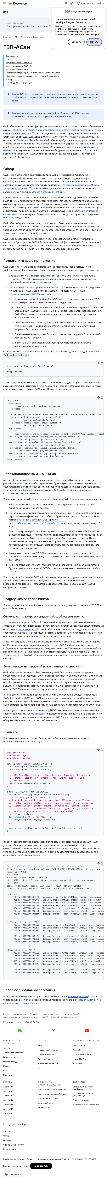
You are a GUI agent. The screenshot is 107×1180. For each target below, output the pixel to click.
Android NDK (43, 1107)
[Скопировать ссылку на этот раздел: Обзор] (17, 169)
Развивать (25, 37)
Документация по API (47, 1098)
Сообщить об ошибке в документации (82, 1094)
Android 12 (8, 1109)
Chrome (6, 1136)
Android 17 (8, 1087)
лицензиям (61, 1014)
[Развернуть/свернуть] (20, 56)
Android (7, 1048)
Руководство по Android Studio (52, 1089)
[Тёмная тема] (98, 363)
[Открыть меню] (4, 3)
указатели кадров (27, 629)
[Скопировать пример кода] (102, 363)
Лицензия (31, 1159)
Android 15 (8, 1095)
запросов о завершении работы (47, 192)
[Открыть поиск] (66, 3)
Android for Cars (79, 1059)
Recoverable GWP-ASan (60, 116)
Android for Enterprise (13, 1052)
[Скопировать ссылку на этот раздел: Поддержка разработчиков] (51, 599)
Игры (40, 1045)
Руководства (38, 37)
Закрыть (76, 42)
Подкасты (8, 1075)
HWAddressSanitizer (13, 698)
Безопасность (9, 1057)
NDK (5, 12)
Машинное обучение (47, 1050)
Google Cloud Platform (13, 1145)
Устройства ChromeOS (82, 1054)
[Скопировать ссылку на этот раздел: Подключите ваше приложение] (58, 261)
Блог (5, 1070)
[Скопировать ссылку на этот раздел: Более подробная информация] (58, 990)
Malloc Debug (36, 140)
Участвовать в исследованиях (85, 1104)
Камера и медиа (45, 1059)
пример (44, 233)
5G (39, 1068)
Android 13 (8, 1104)
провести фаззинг (36, 713)
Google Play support (81, 1100)
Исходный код (10, 1061)
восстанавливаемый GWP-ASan (25, 294)
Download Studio (45, 1103)
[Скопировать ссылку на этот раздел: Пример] (19, 732)
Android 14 (8, 1100)
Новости (7, 1066)
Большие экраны (79, 1045)
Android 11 (8, 1113)
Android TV (77, 1063)
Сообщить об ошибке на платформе (83, 1088)
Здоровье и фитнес (46, 1054)
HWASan (20, 140)
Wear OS (76, 1050)
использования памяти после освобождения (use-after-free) (43, 130)
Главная (6, 37)
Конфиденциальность (48, 1063)
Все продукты (10, 1149)
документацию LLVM (77, 996)
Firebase (7, 1140)
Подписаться (41, 1166)
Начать (94, 42)
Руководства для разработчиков (52, 1094)
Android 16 (8, 1091)
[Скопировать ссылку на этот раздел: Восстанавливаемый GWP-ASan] (58, 474)
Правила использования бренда (53, 1159)
